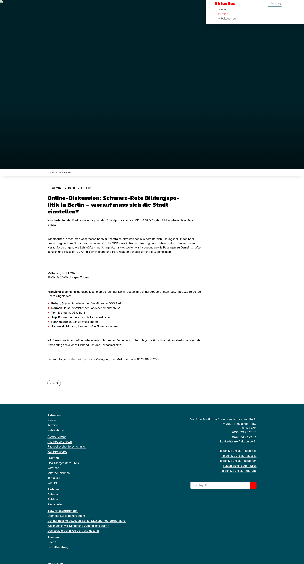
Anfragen (54, 494)
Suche (52, 542)
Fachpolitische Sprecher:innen (67, 446)
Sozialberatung (58, 547)
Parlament (55, 489)
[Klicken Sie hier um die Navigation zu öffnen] (297, 6)
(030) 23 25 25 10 (244, 432)
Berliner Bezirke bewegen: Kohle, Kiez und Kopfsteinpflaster (87, 520)
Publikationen (227, 18)
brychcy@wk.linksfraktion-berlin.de (165, 340)
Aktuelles (225, 3)
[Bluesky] (54, 6)
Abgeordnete (57, 436)
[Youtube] (70, 6)
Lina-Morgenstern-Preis (63, 463)
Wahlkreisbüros (57, 451)
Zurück (54, 383)
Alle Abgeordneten (60, 441)
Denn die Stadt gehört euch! (66, 515)
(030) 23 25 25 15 (244, 436)
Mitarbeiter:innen (59, 473)
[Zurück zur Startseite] (48, 172)
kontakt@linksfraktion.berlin (238, 441)
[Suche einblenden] (288, 6)
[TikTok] (64, 6)
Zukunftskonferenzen (63, 510)
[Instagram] (59, 6)
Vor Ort (52, 483)
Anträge (53, 499)
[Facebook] (49, 6)
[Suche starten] (253, 485)
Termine (223, 13)
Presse (222, 9)
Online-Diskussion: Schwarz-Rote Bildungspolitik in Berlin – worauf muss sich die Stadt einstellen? (114, 205)
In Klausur (54, 478)
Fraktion (53, 458)
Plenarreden (55, 504)
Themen (53, 537)
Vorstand (53, 468)
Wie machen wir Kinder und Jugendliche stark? (78, 525)
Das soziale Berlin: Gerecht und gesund (73, 530)
